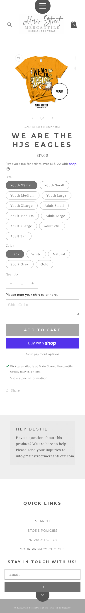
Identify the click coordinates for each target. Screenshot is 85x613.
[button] (10, 24)
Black (14, 254)
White (36, 254)
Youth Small (54, 185)
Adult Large (55, 216)
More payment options (42, 354)
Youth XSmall (21, 185)
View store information (28, 378)
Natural (59, 254)
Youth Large (56, 195)
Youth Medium (22, 195)
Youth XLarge (21, 206)
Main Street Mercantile (35, 608)
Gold (45, 264)
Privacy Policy (42, 540)
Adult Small (54, 206)
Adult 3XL (18, 236)
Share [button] (15, 390)
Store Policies (43, 531)
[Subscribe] (42, 587)
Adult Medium (22, 216)
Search (42, 521)
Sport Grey (19, 264)
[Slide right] (53, 118)
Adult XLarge (21, 226)
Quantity (12, 274)
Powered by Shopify (60, 608)
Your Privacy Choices (42, 549)
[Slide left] (33, 118)
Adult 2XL (52, 226)
